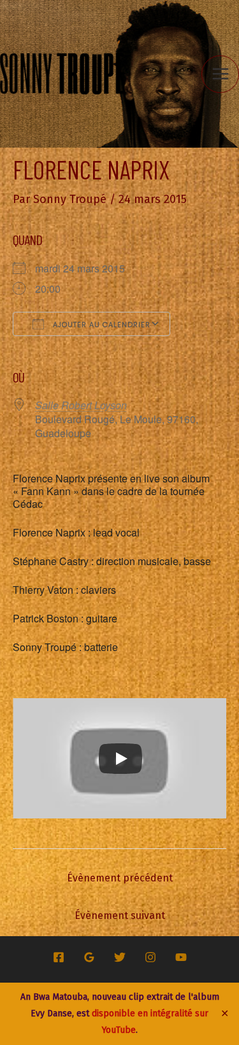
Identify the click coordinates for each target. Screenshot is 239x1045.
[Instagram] (150, 957)
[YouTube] (181, 957)
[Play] (120, 758)
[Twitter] (120, 957)
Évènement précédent (120, 878)
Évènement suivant (120, 915)
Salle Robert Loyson (81, 405)
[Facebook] (58, 957)
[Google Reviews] (89, 957)
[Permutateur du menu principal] (220, 74)
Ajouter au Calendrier (100, 324)
